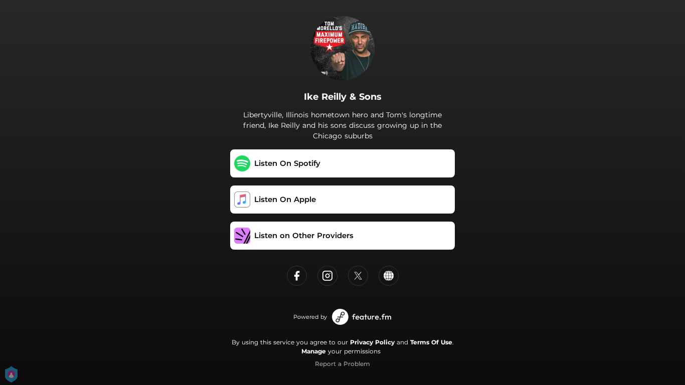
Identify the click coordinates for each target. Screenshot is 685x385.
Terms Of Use (431, 342)
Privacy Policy (372, 342)
